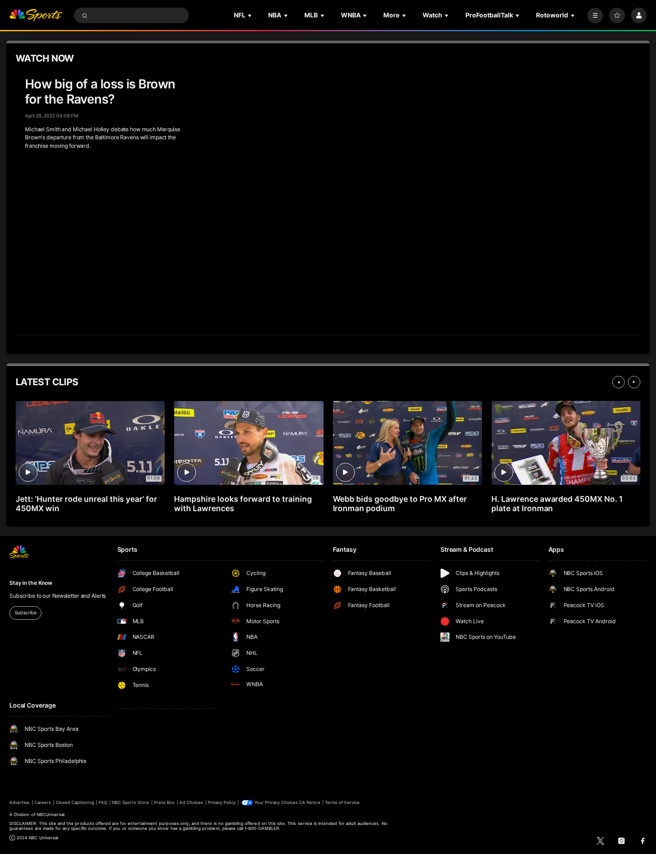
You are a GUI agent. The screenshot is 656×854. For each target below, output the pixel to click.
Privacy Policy (222, 802)
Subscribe (26, 613)
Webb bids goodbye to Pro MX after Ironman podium (400, 503)
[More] (595, 15)
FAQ (103, 802)
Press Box (164, 802)
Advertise (19, 802)
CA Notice (309, 802)
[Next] (634, 382)
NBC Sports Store (130, 802)
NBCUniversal (51, 814)
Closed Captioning (75, 802)
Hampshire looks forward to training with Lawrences (242, 503)
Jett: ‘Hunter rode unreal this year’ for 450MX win (86, 503)
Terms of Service (342, 802)
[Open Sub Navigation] (250, 15)
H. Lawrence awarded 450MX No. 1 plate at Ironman (557, 503)
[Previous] (618, 382)
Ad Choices (191, 802)
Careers (42, 802)
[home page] (35, 15)
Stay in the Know (30, 582)
